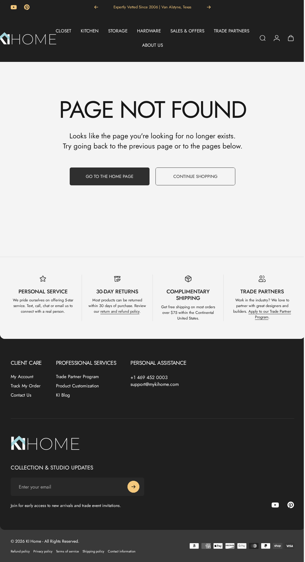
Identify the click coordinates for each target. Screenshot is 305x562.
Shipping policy (93, 551)
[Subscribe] (133, 487)
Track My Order (26, 386)
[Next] (208, 7)
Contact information (122, 551)
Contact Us (21, 395)
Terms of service (67, 551)
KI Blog (63, 395)
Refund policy (20, 551)
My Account (22, 377)
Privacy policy (42, 551)
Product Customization (77, 386)
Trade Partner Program (77, 377)
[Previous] (96, 7)
